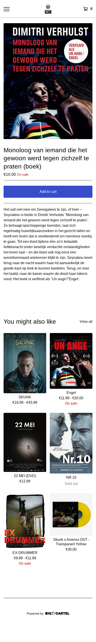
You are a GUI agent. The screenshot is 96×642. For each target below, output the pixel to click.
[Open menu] (6, 9)
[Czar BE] (48, 9)
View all (86, 321)
